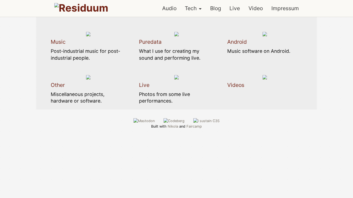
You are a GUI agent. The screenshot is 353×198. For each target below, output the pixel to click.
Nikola (173, 126)
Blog (215, 8)
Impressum (285, 8)
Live (234, 8)
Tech (191, 8)
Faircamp (194, 126)
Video (255, 8)
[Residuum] (81, 8)
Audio (169, 8)
